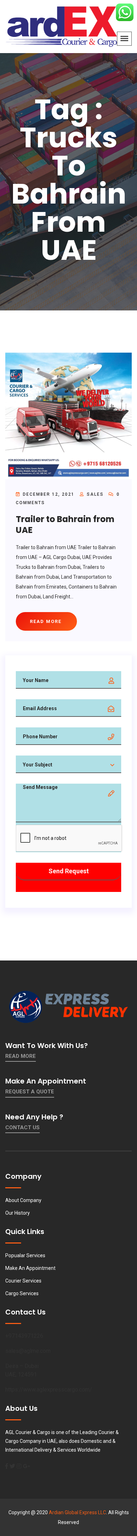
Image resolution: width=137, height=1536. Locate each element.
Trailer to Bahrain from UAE (65, 524)
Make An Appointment (30, 1268)
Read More (20, 1056)
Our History (17, 1213)
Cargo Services (22, 1293)
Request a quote (29, 1091)
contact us (22, 1127)
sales (95, 494)
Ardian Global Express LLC (77, 1512)
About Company (23, 1200)
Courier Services (23, 1281)
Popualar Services (25, 1255)
